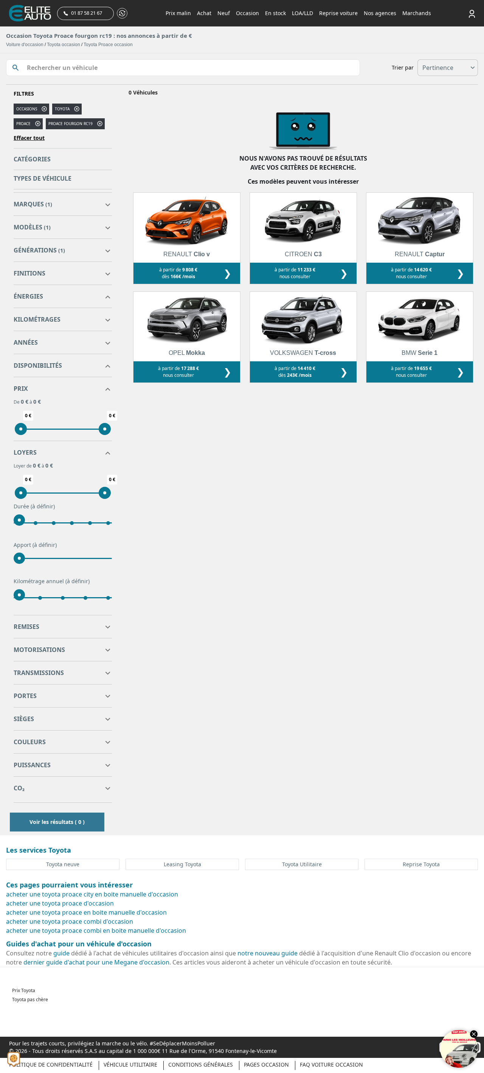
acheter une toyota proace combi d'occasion (69, 921)
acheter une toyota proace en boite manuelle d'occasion (86, 912)
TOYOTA (62, 108)
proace (23, 123)
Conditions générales (200, 1064)
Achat (204, 13)
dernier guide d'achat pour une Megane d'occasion (96, 962)
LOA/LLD (302, 13)
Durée (34, 506)
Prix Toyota (23, 990)
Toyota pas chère (30, 999)
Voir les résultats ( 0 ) (57, 821)
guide (61, 953)
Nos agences (380, 13)
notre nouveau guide (267, 953)
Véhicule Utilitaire (130, 1064)
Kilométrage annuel (52, 581)
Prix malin (178, 13)
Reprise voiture (338, 13)
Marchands (416, 13)
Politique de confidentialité (51, 1064)
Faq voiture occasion (331, 1064)
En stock (275, 13)
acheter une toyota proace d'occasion (60, 903)
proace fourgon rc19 (70, 123)
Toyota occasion (63, 44)
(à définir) (43, 506)
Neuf (223, 13)
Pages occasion (266, 1064)
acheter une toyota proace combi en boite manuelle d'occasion (96, 930)
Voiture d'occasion (24, 44)
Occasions (26, 108)
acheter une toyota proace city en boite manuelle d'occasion (92, 894)
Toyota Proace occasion (108, 44)
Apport (35, 544)
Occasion (247, 13)
